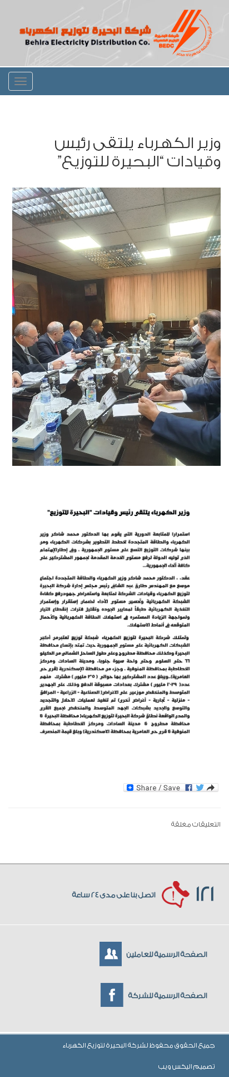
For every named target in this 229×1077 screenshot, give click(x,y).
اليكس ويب (175, 1066)
